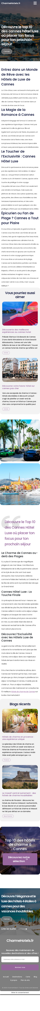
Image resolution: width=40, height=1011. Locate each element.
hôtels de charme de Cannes (23, 691)
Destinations (17, 977)
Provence (6, 760)
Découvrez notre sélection (19, 859)
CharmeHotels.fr (10, 3)
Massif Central (8, 816)
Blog (35, 977)
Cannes (7, 51)
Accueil (6, 977)
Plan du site (25, 980)
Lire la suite (14, 929)
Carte (28, 977)
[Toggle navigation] (35, 3)
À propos (13, 980)
